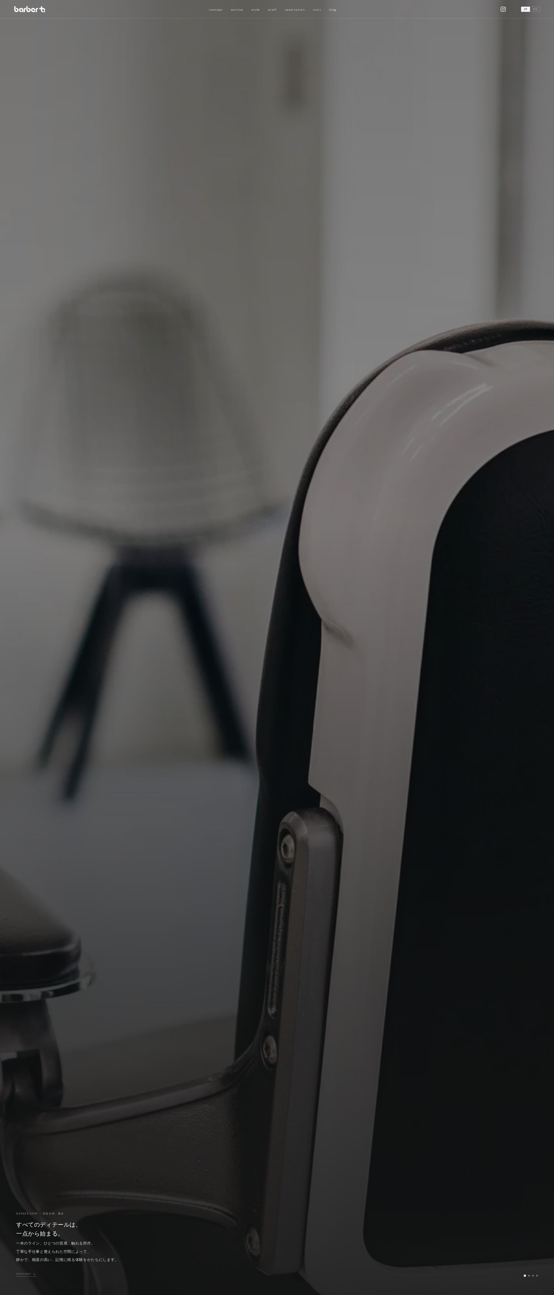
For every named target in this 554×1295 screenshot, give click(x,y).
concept (216, 10)
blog (333, 10)
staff (272, 10)
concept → (26, 1273)
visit (317, 10)
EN (535, 9)
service (237, 10)
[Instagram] (503, 9)
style (255, 10)
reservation (295, 10)
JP (526, 9)
